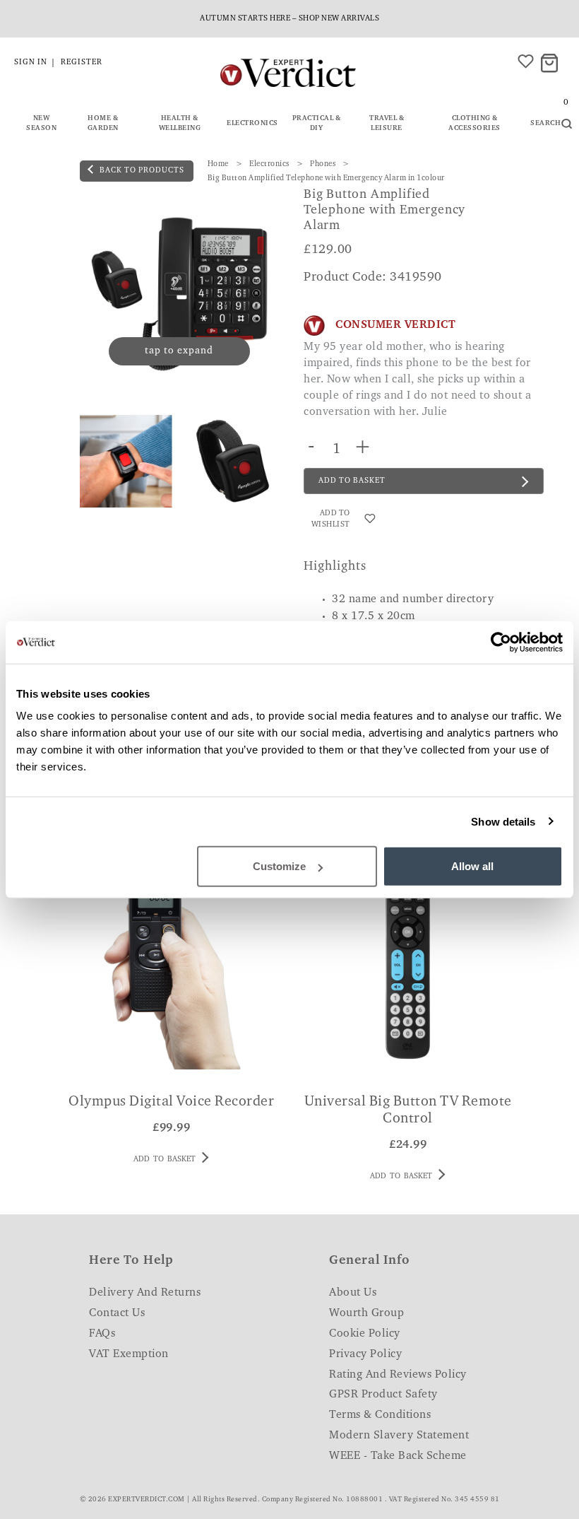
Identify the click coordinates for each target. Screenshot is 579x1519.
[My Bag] (551, 64)
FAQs (102, 1333)
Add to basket (164, 1159)
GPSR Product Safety (383, 1394)
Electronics (252, 123)
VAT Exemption (129, 1354)
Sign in (30, 62)
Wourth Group (366, 1313)
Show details (503, 821)
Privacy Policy (365, 1354)
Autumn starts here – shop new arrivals (289, 19)
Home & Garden (103, 123)
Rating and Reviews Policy (398, 1374)
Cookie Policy (364, 1333)
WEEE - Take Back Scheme (398, 1456)
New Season (41, 123)
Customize (279, 866)
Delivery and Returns (145, 1292)
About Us (352, 1292)
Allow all (472, 866)
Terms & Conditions (380, 1415)
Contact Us (117, 1313)
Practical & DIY (316, 123)
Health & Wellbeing (180, 123)
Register (81, 62)
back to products (140, 171)
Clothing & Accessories (474, 123)
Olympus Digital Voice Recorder (171, 1102)
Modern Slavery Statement (399, 1435)
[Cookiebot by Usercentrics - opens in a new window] (501, 641)
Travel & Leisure (386, 123)
